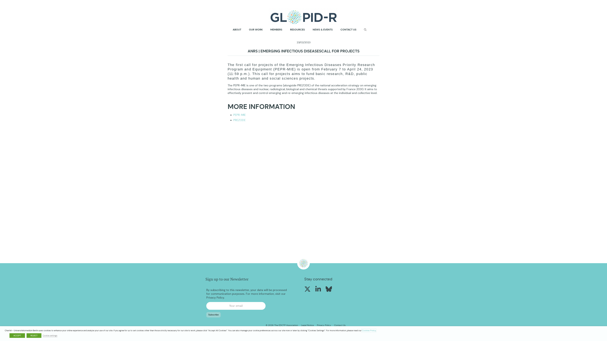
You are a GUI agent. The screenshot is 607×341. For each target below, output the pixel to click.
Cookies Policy (369, 330)
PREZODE (239, 120)
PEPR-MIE (239, 115)
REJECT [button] (34, 335)
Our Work (256, 29)
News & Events (323, 29)
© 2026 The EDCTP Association (282, 325)
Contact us (348, 29)
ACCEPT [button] (17, 335)
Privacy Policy (215, 297)
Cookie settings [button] (50, 335)
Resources (297, 29)
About (237, 29)
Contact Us (340, 325)
